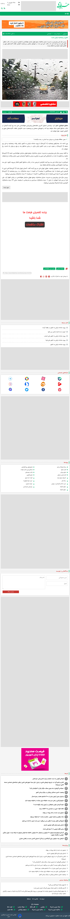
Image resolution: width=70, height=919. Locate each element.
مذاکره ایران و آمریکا (37, 910)
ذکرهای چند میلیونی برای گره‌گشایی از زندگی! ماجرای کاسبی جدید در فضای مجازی (41, 839)
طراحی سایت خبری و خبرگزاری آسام (8, 916)
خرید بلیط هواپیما (28, 481)
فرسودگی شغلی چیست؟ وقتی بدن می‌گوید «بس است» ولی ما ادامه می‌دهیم (43, 821)
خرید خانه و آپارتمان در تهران (58, 484)
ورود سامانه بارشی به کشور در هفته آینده (53, 328)
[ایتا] (43, 386)
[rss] (4, 8)
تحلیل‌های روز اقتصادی (27, 467)
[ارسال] (61, 112)
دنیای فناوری (30, 475)
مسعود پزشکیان (22, 910)
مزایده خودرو (29, 484)
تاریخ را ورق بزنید (61, 478)
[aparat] (43, 381)
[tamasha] (59, 386)
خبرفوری (52, 916)
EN (19, 3)
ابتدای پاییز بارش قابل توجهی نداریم (54, 825)
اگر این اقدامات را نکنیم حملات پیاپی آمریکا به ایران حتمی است (50, 888)
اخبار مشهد (63, 470)
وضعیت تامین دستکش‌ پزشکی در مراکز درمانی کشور (50, 792)
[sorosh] (26, 386)
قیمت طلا (9, 907)
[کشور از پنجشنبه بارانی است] (49, 276)
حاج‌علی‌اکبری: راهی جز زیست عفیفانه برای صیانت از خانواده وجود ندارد (44, 801)
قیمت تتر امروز (28, 478)
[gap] (10, 391)
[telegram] (10, 381)
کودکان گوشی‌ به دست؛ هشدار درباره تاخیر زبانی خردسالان (48, 779)
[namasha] (59, 391)
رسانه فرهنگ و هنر (61, 467)
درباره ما (42, 899)
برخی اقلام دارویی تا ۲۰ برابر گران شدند (53, 829)
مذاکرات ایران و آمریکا (54, 910)
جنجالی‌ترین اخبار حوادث (27, 470)
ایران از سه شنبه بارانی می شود (56, 332)
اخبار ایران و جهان (62, 475)
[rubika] (26, 381)
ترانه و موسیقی (29, 472)
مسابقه (29, 899)
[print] (64, 112)
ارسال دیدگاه (11, 592)
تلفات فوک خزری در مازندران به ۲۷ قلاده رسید (51, 809)
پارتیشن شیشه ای (27, 487)
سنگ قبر (64, 481)
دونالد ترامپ (21, 907)
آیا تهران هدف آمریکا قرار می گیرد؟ (57, 885)
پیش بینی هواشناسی (49, 269)
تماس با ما (35, 899)
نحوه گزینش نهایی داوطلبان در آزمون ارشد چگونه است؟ (48, 805)
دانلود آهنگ (63, 487)
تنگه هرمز (10, 910)
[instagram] (10, 386)
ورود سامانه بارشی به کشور (57, 344)
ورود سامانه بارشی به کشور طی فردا (55, 340)
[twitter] (46, 276)
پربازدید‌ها (65, 845)
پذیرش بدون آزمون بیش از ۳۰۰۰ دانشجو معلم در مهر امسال (48, 796)
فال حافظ (32, 907)
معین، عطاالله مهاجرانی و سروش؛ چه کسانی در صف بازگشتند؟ (50, 139)
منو (66, 13)
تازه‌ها (66, 773)
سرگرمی (43, 907)
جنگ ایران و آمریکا (55, 907)
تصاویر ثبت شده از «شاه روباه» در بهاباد (53, 813)
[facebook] (41, 276)
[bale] (59, 381)
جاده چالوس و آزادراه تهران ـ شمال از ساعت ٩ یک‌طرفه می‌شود (47, 817)
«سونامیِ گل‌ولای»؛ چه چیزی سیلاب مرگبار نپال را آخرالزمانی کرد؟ (47, 788)
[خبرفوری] (62, 5)
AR (19, 5)
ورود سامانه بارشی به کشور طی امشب (54, 336)
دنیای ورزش (63, 472)
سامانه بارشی (60, 269)
